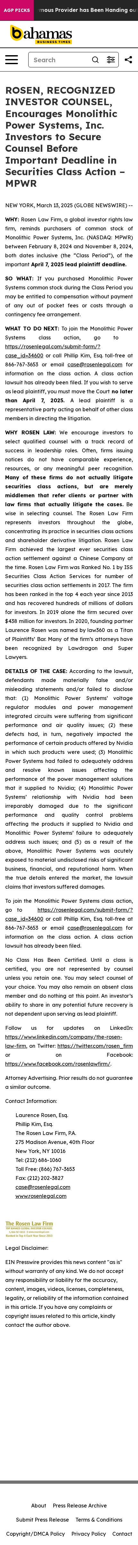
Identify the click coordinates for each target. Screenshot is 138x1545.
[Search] (95, 59)
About (38, 1505)
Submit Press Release (42, 1519)
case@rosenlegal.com (94, 364)
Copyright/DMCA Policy (35, 1534)
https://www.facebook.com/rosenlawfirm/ (57, 1064)
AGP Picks (17, 10)
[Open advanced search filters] (110, 59)
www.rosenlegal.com (40, 1196)
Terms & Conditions (98, 1519)
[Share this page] (128, 59)
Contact (122, 1534)
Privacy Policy (88, 1534)
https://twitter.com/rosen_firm (95, 1046)
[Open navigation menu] (11, 59)
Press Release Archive (80, 1505)
